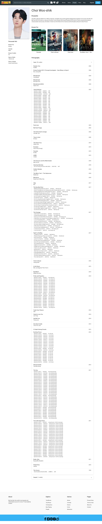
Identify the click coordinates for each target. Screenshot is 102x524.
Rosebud (35, 147)
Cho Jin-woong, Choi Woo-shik (40, 166)
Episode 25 (36, 383)
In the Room (36, 266)
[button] (62, 62)
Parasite (39, 52)
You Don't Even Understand (40, 227)
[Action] (57, 2)
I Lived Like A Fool (38, 228)
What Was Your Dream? (39, 250)
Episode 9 (36, 95)
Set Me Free (36, 318)
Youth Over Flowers (38, 310)
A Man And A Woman (38, 225)
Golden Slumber (37, 169)
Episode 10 (36, 94)
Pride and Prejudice (38, 276)
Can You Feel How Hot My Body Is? (41, 203)
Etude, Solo (36, 459)
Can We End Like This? (39, 209)
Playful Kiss (36, 464)
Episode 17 (36, 284)
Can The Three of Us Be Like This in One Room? (44, 205)
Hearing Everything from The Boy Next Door (43, 191)
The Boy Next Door (38, 187)
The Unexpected (37, 243)
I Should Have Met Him (39, 215)
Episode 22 (36, 388)
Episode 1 (36, 91)
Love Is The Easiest (38, 219)
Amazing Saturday (38, 165)
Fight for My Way (37, 233)
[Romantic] (54, 2)
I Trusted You (37, 234)
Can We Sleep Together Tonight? (41, 208)
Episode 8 (36, 97)
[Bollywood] (51, 2)
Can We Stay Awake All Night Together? (42, 202)
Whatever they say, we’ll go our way (41, 235)
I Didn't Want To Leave (38, 213)
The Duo (35, 370)
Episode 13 (36, 290)
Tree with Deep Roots (39, 420)
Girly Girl (35, 249)
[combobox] (31, 2)
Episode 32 (36, 418)
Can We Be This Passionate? (40, 200)
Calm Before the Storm (39, 253)
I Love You (36, 230)
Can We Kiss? (37, 197)
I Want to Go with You (38, 247)
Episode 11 (36, 109)
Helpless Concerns (38, 244)
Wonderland (36, 75)
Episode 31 (36, 374)
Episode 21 (36, 307)
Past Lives (70, 52)
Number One (36, 66)
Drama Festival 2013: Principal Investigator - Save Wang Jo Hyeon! (51, 70)
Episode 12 (36, 279)
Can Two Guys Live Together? (40, 196)
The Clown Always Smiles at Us (40, 255)
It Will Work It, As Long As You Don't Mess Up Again (45, 218)
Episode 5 (36, 101)
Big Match (36, 271)
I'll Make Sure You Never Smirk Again (42, 246)
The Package (36, 212)
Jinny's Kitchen (37, 89)
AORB (35, 155)
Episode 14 (36, 289)
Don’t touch (36, 237)
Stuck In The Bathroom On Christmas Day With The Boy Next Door (48, 190)
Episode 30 (36, 376)
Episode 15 (36, 287)
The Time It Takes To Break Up (40, 224)
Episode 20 (36, 280)
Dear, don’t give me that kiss (40, 241)
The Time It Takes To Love (39, 222)
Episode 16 (36, 286)
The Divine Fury (37, 142)
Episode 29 (36, 377)
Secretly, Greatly (37, 324)
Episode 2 (36, 92)
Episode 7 (36, 98)
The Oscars (36, 470)
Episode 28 (36, 379)
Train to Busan (54, 52)
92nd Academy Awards (39, 471)
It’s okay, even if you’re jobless (40, 240)
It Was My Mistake (38, 252)
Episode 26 (36, 382)
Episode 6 (36, 100)
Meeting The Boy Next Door (40, 188)
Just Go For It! (37, 238)
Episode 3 (36, 104)
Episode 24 (36, 385)
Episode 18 (36, 283)
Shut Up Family (37, 364)
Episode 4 (36, 103)
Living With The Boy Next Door (40, 193)
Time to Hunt (36, 137)
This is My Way (37, 256)
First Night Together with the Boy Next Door (43, 194)
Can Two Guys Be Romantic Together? (42, 199)
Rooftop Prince (37, 332)
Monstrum (36, 177)
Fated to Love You (38, 314)
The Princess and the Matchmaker (42, 160)
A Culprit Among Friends (39, 329)
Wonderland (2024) (38, 84)
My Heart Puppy (37, 128)
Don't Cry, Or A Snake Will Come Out (41, 216)
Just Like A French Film (39, 221)
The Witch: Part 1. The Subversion (86, 52)
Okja (34, 183)
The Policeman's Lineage (40, 131)
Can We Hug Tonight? (38, 206)
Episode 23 (36, 386)
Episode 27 (36, 380)
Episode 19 (36, 281)
